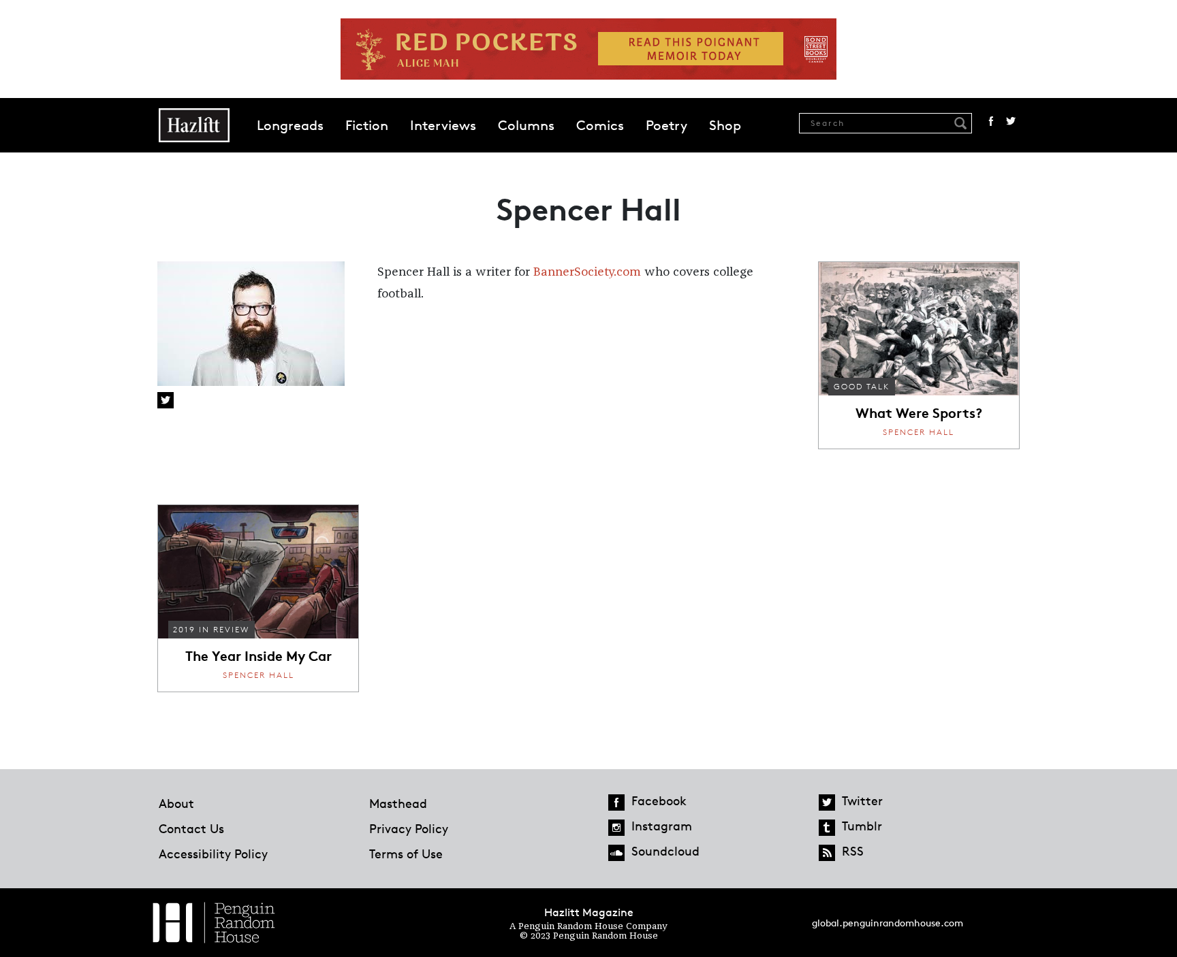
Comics (600, 125)
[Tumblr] (827, 828)
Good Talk (862, 386)
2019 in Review (211, 629)
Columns (526, 125)
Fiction (366, 125)
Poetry (666, 125)
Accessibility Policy (213, 853)
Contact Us (191, 828)
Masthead (398, 803)
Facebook (991, 121)
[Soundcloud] (616, 853)
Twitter (1011, 121)
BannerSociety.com (587, 272)
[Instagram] (616, 828)
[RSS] (827, 853)
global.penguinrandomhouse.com (887, 922)
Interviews (443, 125)
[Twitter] (827, 802)
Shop (725, 125)
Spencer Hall (918, 432)
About (176, 803)
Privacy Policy (408, 828)
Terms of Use (406, 853)
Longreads (290, 125)
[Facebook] (616, 802)
